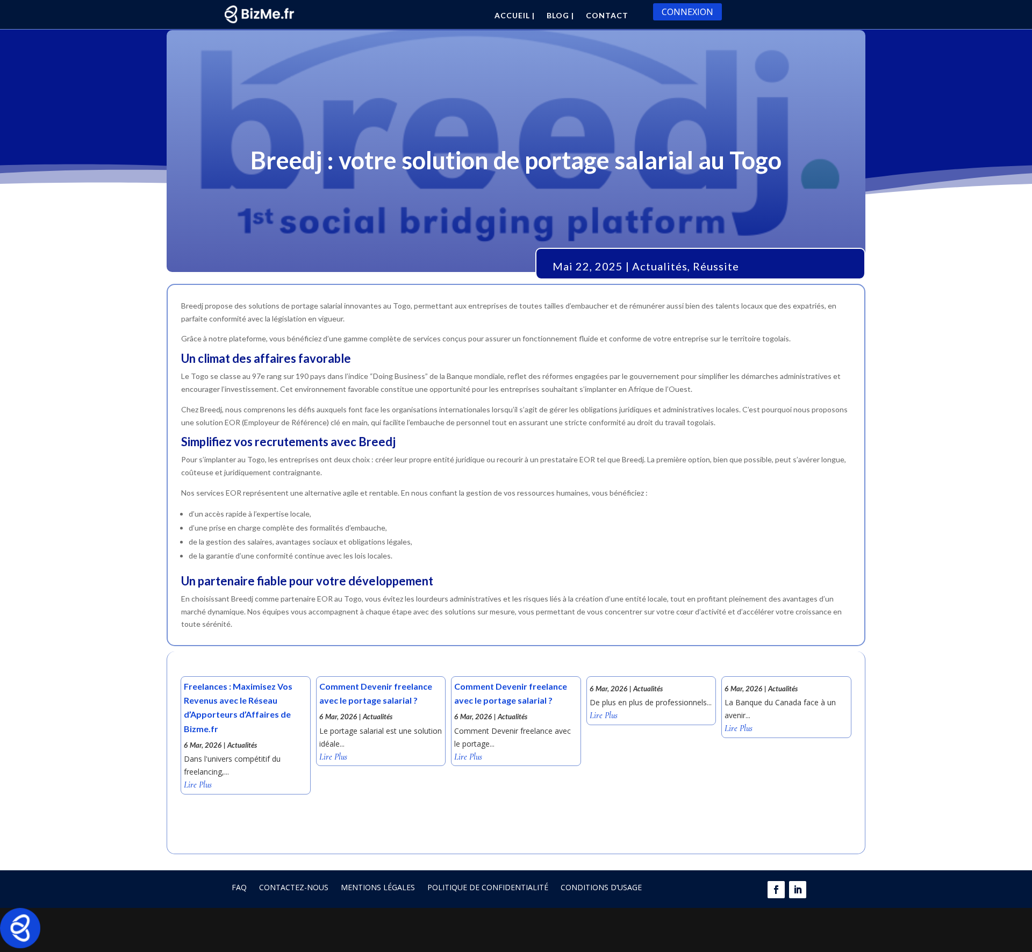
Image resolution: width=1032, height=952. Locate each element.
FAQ (239, 887)
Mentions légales (378, 887)
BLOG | (560, 16)
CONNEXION (687, 12)
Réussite (716, 266)
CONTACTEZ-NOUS (293, 887)
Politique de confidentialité (487, 887)
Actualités (659, 266)
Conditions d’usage (601, 887)
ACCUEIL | (514, 16)
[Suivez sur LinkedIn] (797, 889)
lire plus (198, 785)
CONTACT (607, 16)
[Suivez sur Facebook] (776, 889)
